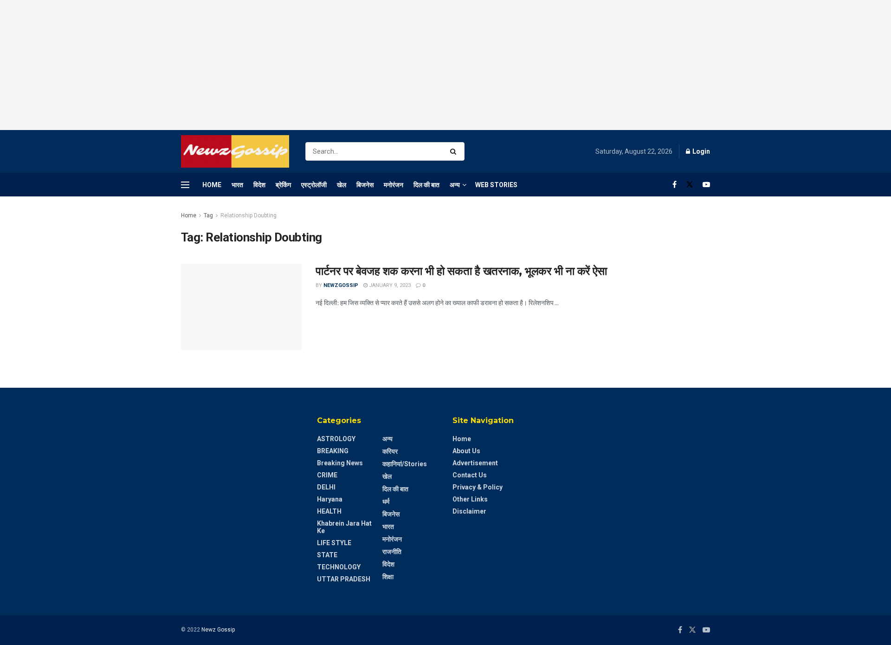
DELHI (326, 487)
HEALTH (329, 511)
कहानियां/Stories (404, 464)
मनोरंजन (393, 185)
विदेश (259, 185)
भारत (237, 185)
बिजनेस (365, 185)
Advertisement (475, 463)
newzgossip (340, 285)
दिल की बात (426, 185)
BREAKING (333, 451)
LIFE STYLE (334, 543)
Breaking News (340, 463)
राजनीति (391, 551)
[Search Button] (455, 151)
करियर (390, 451)
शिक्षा (388, 576)
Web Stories (496, 185)
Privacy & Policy (477, 487)
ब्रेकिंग (283, 185)
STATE (327, 555)
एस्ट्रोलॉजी (314, 185)
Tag (208, 215)
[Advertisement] (445, 65)
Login (700, 151)
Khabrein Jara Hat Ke (344, 527)
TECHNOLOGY (339, 567)
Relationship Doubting (248, 215)
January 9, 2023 (389, 285)
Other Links (470, 499)
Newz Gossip (218, 629)
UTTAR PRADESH (343, 579)
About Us (466, 451)
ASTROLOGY (336, 439)
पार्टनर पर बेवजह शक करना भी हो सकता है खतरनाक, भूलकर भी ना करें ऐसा (461, 271)
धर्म (385, 501)
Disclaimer (469, 511)
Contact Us (469, 475)
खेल (341, 185)
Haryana (329, 499)
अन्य (455, 185)
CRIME (327, 475)
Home (211, 185)
